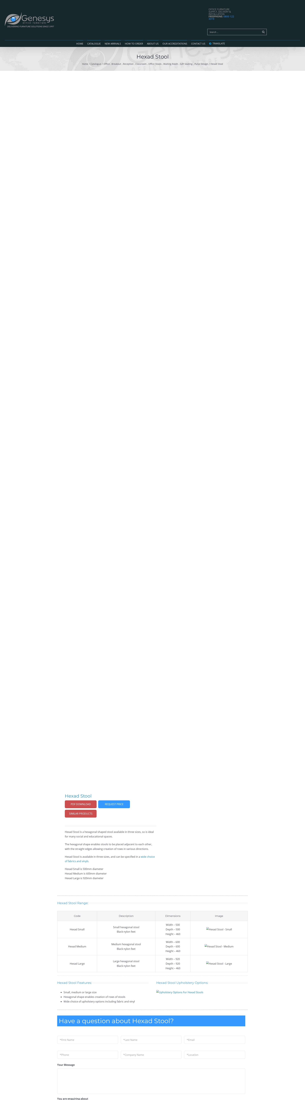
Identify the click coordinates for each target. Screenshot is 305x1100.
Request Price (114, 804)
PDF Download (81, 804)
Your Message (66, 1065)
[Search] (263, 32)
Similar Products (80, 813)
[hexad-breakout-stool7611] (103, 427)
